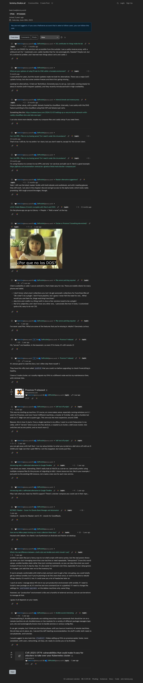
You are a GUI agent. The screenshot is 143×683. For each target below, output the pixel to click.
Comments (25, 37)
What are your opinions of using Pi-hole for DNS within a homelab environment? (38, 71)
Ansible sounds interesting (65, 613)
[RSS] (65, 37)
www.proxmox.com (31, 393)
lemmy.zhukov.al (17, 3)
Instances (103, 679)
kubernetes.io (29, 658)
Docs (111, 679)
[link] (89, 44)
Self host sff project (62, 407)
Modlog (95, 679)
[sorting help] (61, 37)
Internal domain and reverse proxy (67, 100)
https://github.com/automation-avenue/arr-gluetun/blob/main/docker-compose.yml (43, 166)
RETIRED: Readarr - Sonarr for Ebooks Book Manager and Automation (34, 510)
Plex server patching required (66, 280)
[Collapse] (12, 44)
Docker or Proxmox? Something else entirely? (71, 223)
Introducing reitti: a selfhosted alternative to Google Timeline (31, 465)
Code (117, 679)
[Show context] (85, 44)
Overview (14, 37)
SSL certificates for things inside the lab (69, 44)
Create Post (45, 3)
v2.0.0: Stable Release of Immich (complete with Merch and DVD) (32, 207)
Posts (34, 37)
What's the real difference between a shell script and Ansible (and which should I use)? (39, 552)
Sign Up (129, 3)
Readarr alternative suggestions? (67, 180)
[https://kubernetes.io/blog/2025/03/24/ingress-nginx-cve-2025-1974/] (19, 655)
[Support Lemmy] (52, 3)
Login (122, 3)
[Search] (118, 3)
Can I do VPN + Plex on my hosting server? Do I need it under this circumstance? (38, 136)
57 (28, 398)
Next (12, 672)
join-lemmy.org (126, 679)
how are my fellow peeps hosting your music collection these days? (33, 532)
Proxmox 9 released (66, 339)
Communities (33, 3)
